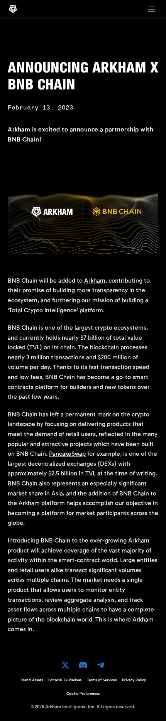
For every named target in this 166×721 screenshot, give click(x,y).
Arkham (94, 280)
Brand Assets (31, 680)
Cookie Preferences (83, 693)
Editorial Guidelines (64, 680)
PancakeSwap (67, 453)
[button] (151, 9)
